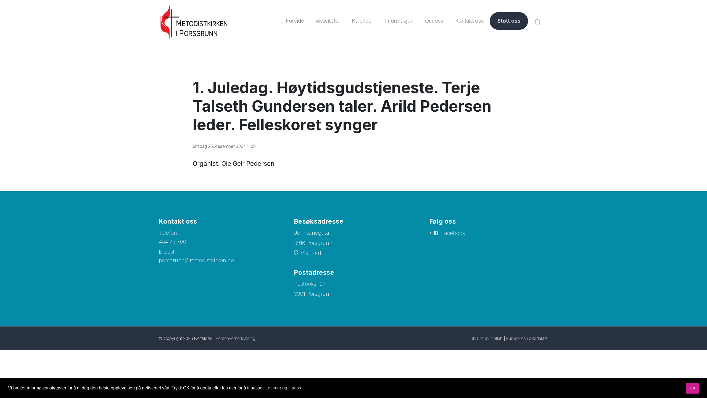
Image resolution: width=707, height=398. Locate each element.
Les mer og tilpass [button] (283, 388)
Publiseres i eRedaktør (527, 338)
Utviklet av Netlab (486, 338)
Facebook (453, 233)
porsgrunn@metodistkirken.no (196, 260)
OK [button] (692, 388)
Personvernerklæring (235, 338)
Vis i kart (311, 253)
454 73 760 (172, 242)
